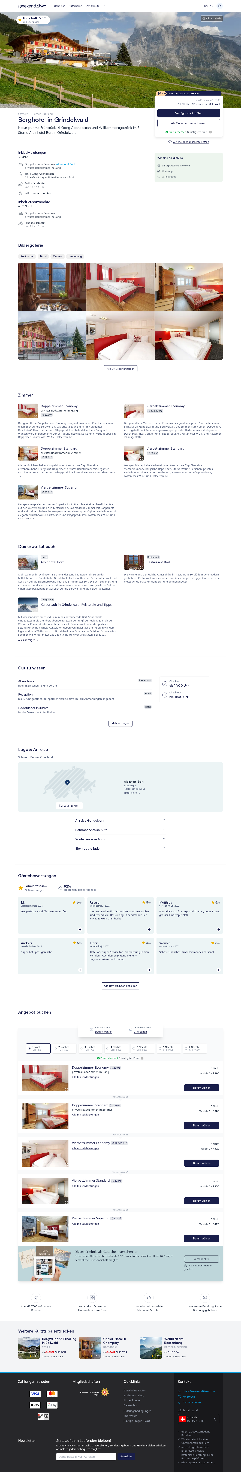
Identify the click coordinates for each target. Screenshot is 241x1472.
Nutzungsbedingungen (137, 1411)
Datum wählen (103, 1032)
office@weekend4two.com (176, 165)
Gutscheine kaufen (134, 1390)
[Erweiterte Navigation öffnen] (106, 6)
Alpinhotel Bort (65, 164)
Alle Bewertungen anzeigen (120, 986)
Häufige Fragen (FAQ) (136, 1420)
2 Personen (140, 1032)
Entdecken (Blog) (133, 1395)
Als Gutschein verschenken (188, 123)
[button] (45, 1078)
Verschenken (202, 1259)
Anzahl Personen (142, 1027)
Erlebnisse (59, 6)
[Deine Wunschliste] (211, 6)
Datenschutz (130, 1405)
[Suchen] (219, 6)
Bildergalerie (213, 18)
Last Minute (93, 6)
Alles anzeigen (26, 640)
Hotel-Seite (130, 792)
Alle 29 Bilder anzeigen (120, 368)
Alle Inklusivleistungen (85, 1077)
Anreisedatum (102, 1027)
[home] (32, 6)
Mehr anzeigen (120, 723)
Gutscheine (75, 6)
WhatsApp (167, 171)
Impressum (130, 1416)
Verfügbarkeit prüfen (188, 113)
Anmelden (126, 1456)
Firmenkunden (132, 1400)
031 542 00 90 (169, 176)
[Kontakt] (205, 6)
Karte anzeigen (69, 805)
